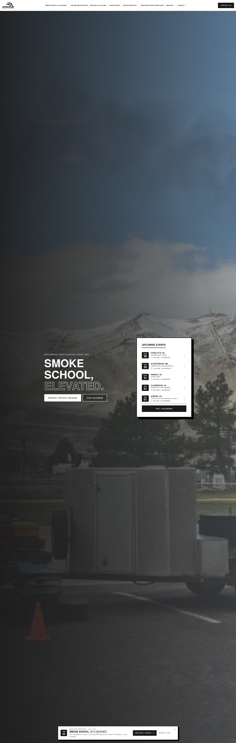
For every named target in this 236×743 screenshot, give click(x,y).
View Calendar (95, 398)
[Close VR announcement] (174, 729)
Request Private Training (62, 398)
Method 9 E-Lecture (98, 5)
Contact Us (226, 5)
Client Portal (114, 5)
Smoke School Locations (55, 5)
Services (169, 5)
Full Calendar (164, 408)
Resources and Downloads (152, 5)
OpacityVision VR (130, 5)
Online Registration (79, 5)
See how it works (143, 733)
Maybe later (165, 733)
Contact (181, 5)
